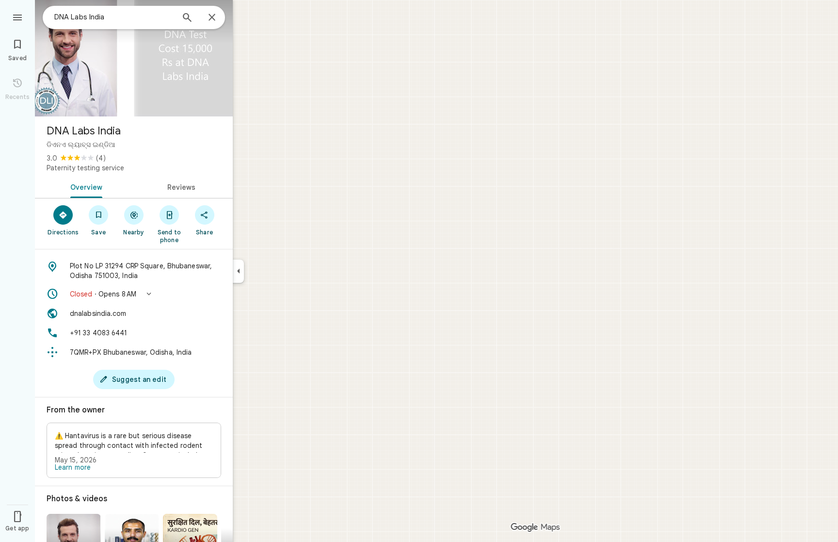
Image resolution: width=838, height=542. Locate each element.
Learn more (73, 467)
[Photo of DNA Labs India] (134, 58)
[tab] (84, 186)
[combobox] (114, 17)
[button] (134, 294)
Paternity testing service (85, 168)
